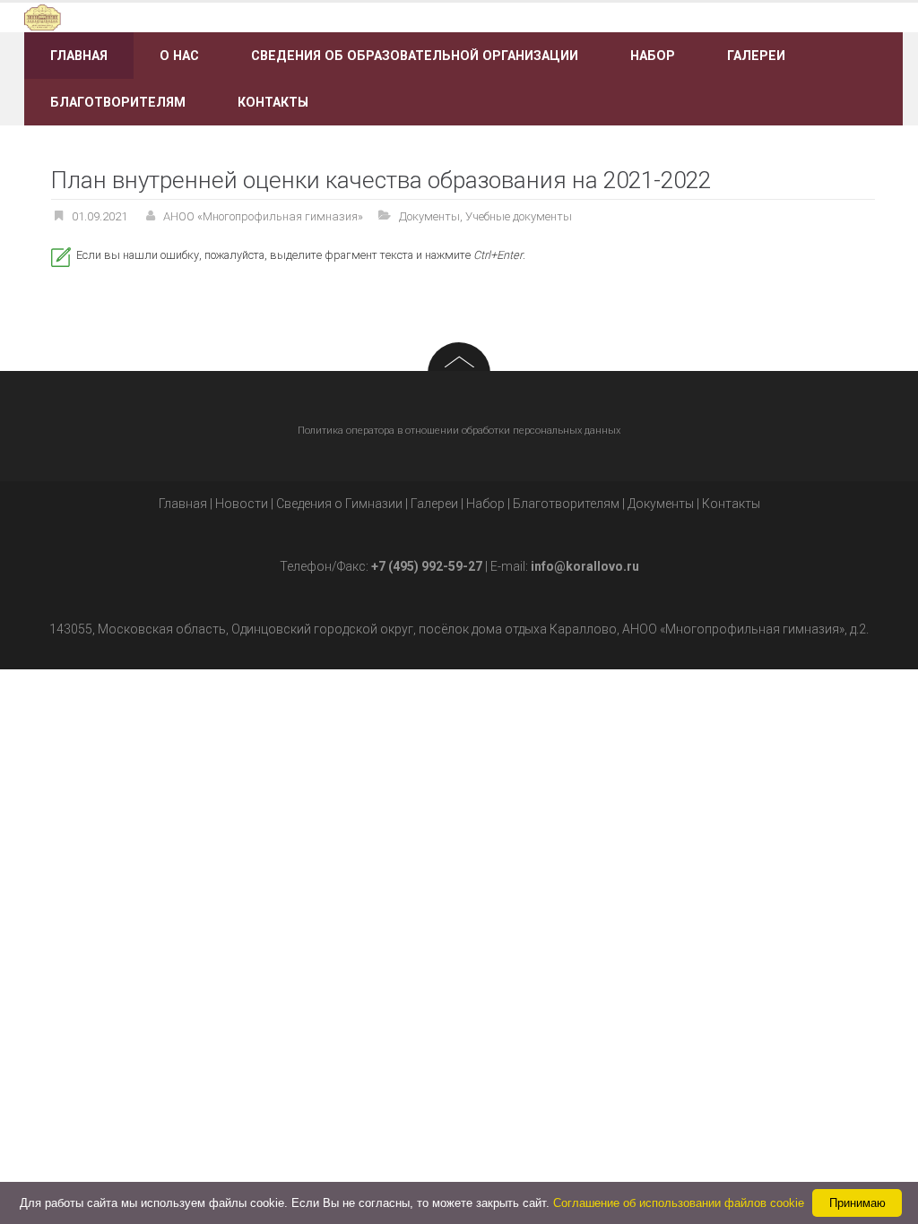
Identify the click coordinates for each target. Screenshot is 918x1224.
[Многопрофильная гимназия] (162, 16)
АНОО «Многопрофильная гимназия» (263, 216)
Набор (652, 55)
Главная (79, 55)
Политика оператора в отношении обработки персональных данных (459, 430)
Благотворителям (118, 102)
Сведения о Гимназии (339, 503)
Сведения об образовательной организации (414, 55)
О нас (179, 55)
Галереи (756, 55)
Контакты (273, 102)
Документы (429, 216)
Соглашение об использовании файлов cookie (678, 1203)
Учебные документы (518, 216)
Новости (241, 503)
